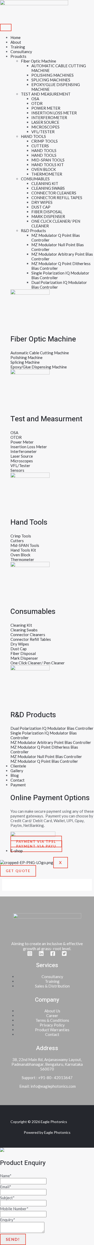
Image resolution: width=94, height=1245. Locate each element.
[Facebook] (52, 954)
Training (17, 46)
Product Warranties (52, 1029)
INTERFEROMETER (49, 117)
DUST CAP (40, 207)
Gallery (16, 770)
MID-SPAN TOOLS (47, 160)
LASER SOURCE (45, 122)
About (15, 42)
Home (15, 37)
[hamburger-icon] (5, 27)
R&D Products (33, 230)
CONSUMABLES (35, 178)
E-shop (16, 850)
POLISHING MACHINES (52, 75)
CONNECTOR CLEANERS (53, 192)
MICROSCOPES (45, 127)
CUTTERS (40, 145)
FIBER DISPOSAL (46, 211)
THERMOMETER (46, 174)
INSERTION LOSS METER (54, 112)
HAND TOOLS (33, 136)
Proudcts (18, 56)
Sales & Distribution (52, 986)
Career (52, 1015)
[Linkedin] (41, 954)
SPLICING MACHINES (50, 79)
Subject (7, 1197)
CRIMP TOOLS (44, 141)
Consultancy (21, 51)
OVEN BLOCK (43, 169)
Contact (17, 780)
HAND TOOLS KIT (47, 164)
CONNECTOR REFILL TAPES (56, 197)
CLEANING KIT (44, 183)
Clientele (18, 766)
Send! (13, 1239)
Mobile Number (14, 1208)
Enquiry (7, 1219)
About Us (52, 1010)
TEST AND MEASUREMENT (45, 94)
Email (5, 1186)
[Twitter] (64, 954)
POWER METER (45, 108)
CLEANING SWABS (48, 188)
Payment (18, 784)
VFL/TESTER (43, 131)
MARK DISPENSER (48, 216)
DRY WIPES (41, 202)
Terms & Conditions (52, 1020)
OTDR (37, 103)
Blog (14, 775)
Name (5, 1175)
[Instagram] (29, 954)
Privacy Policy (52, 1025)
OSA (35, 98)
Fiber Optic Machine (38, 61)
